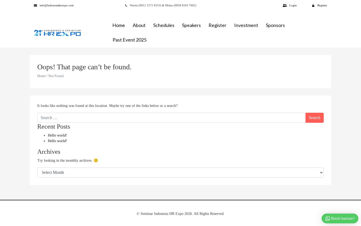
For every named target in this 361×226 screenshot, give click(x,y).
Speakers (191, 25)
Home (118, 25)
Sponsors (275, 25)
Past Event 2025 (129, 40)
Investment (246, 25)
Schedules (163, 25)
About (139, 25)
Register (217, 25)
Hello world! (57, 135)
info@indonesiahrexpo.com (57, 5)
